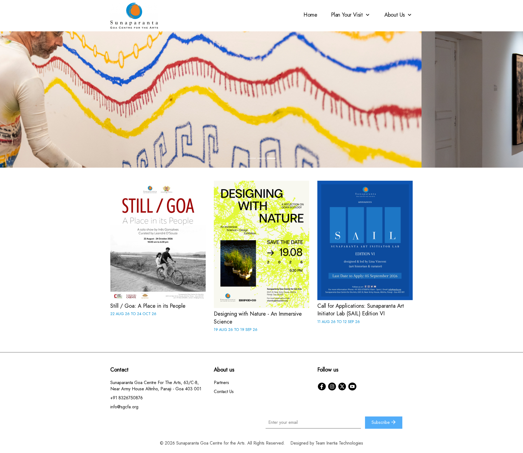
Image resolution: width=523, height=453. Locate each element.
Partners (221, 382)
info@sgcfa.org (124, 407)
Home (310, 15)
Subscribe (381, 422)
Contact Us (224, 391)
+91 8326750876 (126, 398)
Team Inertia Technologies (339, 443)
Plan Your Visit (347, 15)
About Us (395, 15)
